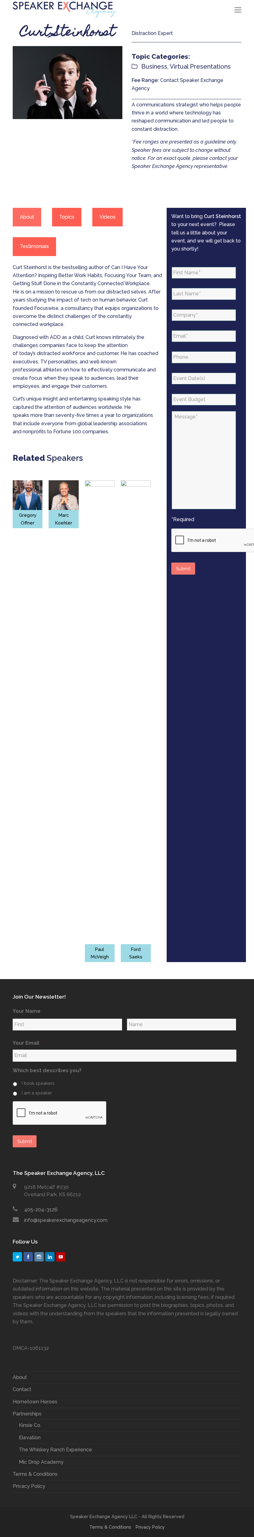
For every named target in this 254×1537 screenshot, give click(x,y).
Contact (22, 1389)
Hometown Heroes (35, 1402)
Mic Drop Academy (41, 1462)
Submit (183, 568)
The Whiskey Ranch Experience (55, 1450)
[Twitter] (17, 1256)
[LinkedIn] (50, 1256)
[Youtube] (60, 1256)
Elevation (30, 1438)
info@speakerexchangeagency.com (65, 1220)
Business (154, 66)
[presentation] (60, 1113)
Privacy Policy (29, 1486)
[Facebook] (28, 1256)
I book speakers (38, 1083)
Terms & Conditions (35, 1474)
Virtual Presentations (200, 66)
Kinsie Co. (30, 1425)
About (20, 1377)
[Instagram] (39, 1256)
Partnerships (27, 1414)
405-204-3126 (41, 1210)
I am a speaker (37, 1092)
